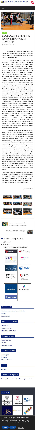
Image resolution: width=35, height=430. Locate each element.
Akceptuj (5, 427)
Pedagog (3, 313)
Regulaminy (4, 357)
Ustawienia (20, 427)
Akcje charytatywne (6, 328)
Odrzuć (12, 427)
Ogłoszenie (6, 244)
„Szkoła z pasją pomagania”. (8, 330)
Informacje (4, 369)
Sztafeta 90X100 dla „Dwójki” (16, 231)
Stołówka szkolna (5, 316)
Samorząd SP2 (5, 325)
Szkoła (4, 32)
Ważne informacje (6, 340)
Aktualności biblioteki (6, 360)
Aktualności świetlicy (6, 345)
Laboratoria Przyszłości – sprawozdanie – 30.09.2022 (18, 224)
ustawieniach (25, 422)
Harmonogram (5, 355)
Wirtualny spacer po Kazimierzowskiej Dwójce (13, 311)
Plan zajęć (3, 342)
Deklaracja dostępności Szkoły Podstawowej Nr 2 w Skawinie (17, 379)
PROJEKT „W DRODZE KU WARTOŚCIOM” (15, 247)
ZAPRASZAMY (7, 242)
